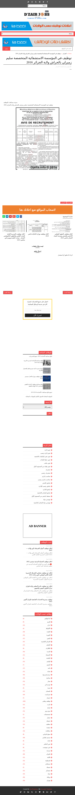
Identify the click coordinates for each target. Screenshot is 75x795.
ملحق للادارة (46, 489)
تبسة (48, 688)
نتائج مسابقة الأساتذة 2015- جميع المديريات (40, 356)
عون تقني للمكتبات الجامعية (42, 456)
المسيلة (48, 655)
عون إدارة (47, 450)
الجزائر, (57, 66)
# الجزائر (63, 202)
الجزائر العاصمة (45, 641)
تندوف (48, 698)
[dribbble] (35, 792)
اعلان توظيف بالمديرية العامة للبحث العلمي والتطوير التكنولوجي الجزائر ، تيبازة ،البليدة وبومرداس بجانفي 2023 (14, 237)
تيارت (48, 704)
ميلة (49, 774)
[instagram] (32, 1)
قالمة (48, 757)
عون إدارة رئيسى (45, 453)
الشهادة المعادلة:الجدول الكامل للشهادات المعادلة (39, 396)
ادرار (48, 625)
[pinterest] (39, 1)
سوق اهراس (46, 734)
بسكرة (48, 678)
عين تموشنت (46, 747)
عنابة (48, 741)
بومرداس (47, 684)
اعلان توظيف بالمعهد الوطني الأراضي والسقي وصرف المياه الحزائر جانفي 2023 (63, 236)
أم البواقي (47, 618)
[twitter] (43, 1)
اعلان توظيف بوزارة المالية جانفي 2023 (38, 235)
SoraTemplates (34, 789)
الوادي (48, 661)
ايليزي (48, 665)
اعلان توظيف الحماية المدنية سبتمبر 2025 (39, 561)
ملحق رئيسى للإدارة (44, 486)
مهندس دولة (46, 499)
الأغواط (48, 628)
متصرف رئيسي (45, 473)
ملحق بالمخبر (46, 483)
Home (70, 53)
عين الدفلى (47, 744)
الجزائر (65, 53)
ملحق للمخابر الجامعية (43, 493)
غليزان (48, 754)
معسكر (48, 770)
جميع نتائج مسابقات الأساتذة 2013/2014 (41, 392)
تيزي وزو (47, 711)
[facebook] (47, 1)
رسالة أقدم (8, 292)
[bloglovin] (39, 792)
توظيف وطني (46, 701)
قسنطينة (47, 760)
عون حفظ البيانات (45, 460)
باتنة (49, 668)
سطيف (48, 724)
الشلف (48, 645)
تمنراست (47, 694)
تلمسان (48, 691)
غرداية (48, 750)
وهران (48, 780)
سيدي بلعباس (46, 737)
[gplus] (47, 792)
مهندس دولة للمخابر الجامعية (42, 502)
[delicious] (28, 1)
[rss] (35, 1)
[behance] (28, 792)
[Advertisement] (38, 87)
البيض (48, 638)
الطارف (48, 648)
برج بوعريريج (46, 674)
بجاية (48, 671)
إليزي (48, 622)
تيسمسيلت (47, 714)
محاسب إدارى (46, 476)
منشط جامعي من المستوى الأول (41, 496)
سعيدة (48, 727)
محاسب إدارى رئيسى (44, 479)
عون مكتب (47, 463)
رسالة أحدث (67, 292)
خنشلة (48, 721)
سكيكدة (48, 731)
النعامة (48, 658)
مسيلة (48, 767)
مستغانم (48, 764)
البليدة (48, 631)
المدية (48, 651)
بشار (49, 681)
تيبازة (48, 707)
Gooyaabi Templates (46, 789)
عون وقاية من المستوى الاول (42, 466)
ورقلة (48, 777)
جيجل (48, 717)
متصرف (48, 469)
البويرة (48, 635)
